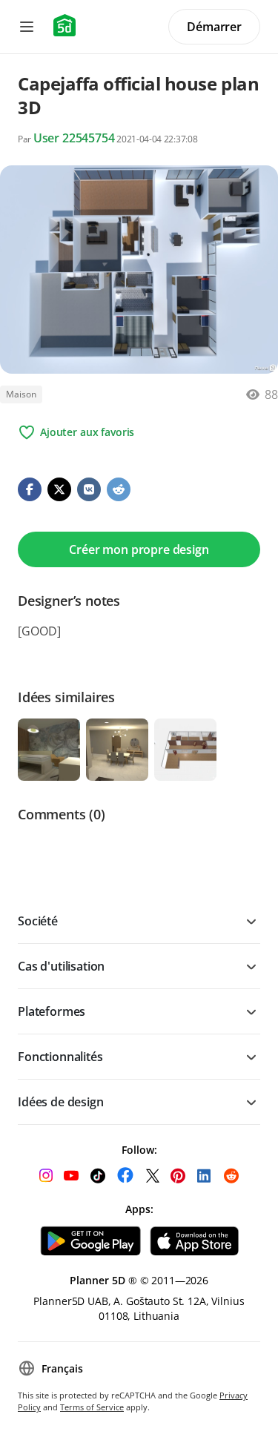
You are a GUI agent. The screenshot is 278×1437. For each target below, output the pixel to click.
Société (38, 921)
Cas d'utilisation (61, 966)
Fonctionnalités (60, 1056)
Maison (21, 394)
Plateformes (51, 1011)
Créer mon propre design (138, 549)
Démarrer (214, 27)
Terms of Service (92, 1407)
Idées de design (61, 1102)
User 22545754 (74, 138)
